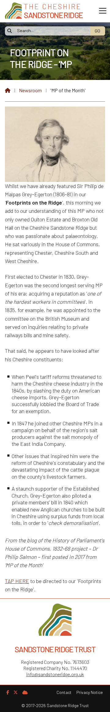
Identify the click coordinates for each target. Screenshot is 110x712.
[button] (103, 11)
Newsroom (30, 90)
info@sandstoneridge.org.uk (55, 674)
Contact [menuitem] (64, 692)
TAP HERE (17, 581)
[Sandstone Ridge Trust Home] (13, 11)
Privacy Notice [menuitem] (89, 692)
